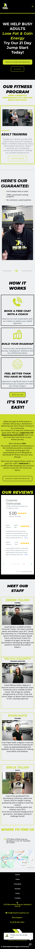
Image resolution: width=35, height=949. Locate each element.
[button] (32, 6)
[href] (17, 859)
